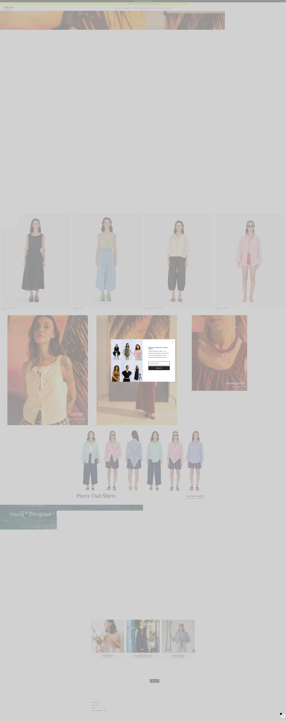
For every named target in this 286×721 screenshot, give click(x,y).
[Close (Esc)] (172, 341)
